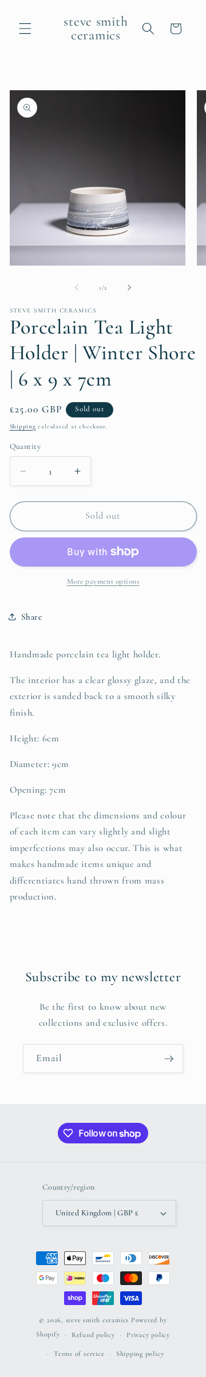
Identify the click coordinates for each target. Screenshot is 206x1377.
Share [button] (31, 617)
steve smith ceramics (97, 1320)
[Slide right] (129, 287)
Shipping (23, 426)
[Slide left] (76, 287)
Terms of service (79, 1354)
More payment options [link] (103, 581)
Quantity (25, 446)
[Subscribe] (169, 1059)
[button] (25, 28)
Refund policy (93, 1335)
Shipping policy (140, 1354)
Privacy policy (148, 1335)
